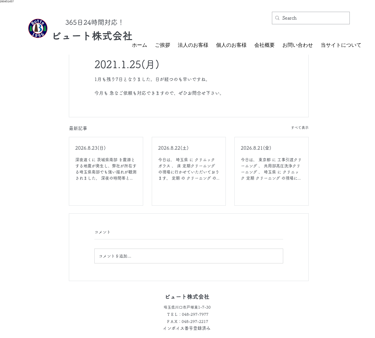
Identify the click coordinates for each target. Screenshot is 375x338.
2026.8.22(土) (173, 148)
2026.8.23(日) (90, 148)
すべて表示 (300, 127)
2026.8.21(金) (256, 148)
